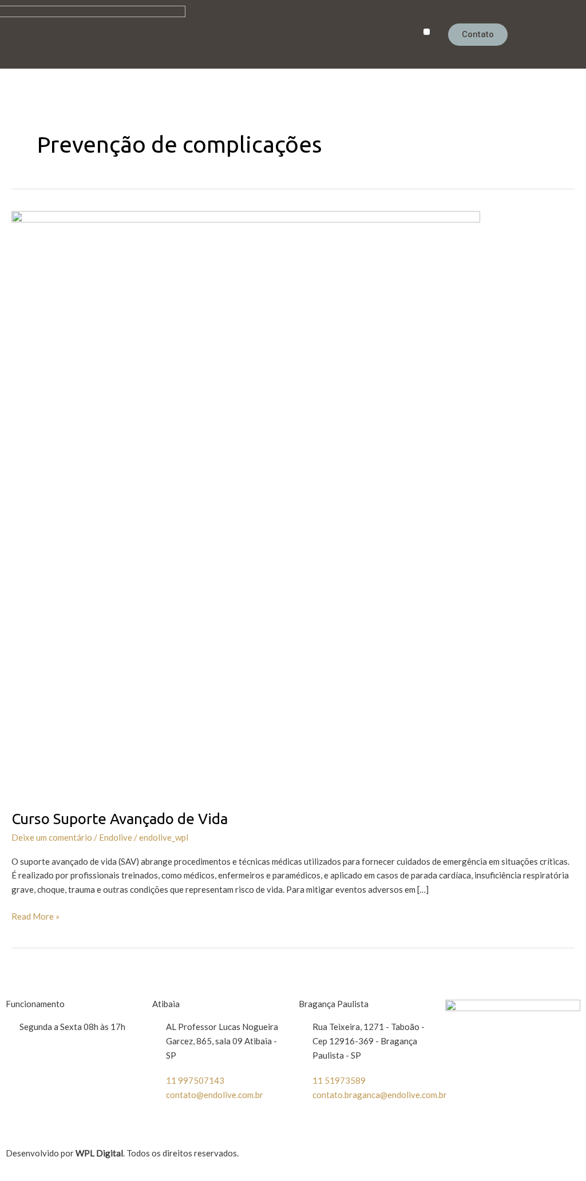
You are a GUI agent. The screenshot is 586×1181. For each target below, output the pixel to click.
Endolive (115, 837)
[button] (426, 32)
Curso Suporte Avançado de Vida (119, 818)
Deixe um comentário (51, 837)
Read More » (35, 915)
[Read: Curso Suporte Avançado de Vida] (245, 502)
